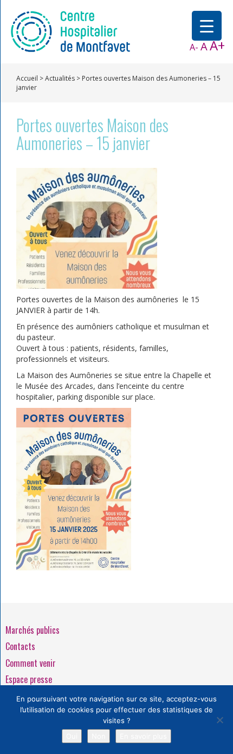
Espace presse (28, 679)
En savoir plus (143, 736)
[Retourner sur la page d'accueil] (70, 31)
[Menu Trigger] (207, 26)
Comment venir (30, 663)
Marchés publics (32, 629)
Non (99, 736)
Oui (71, 736)
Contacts (20, 646)
